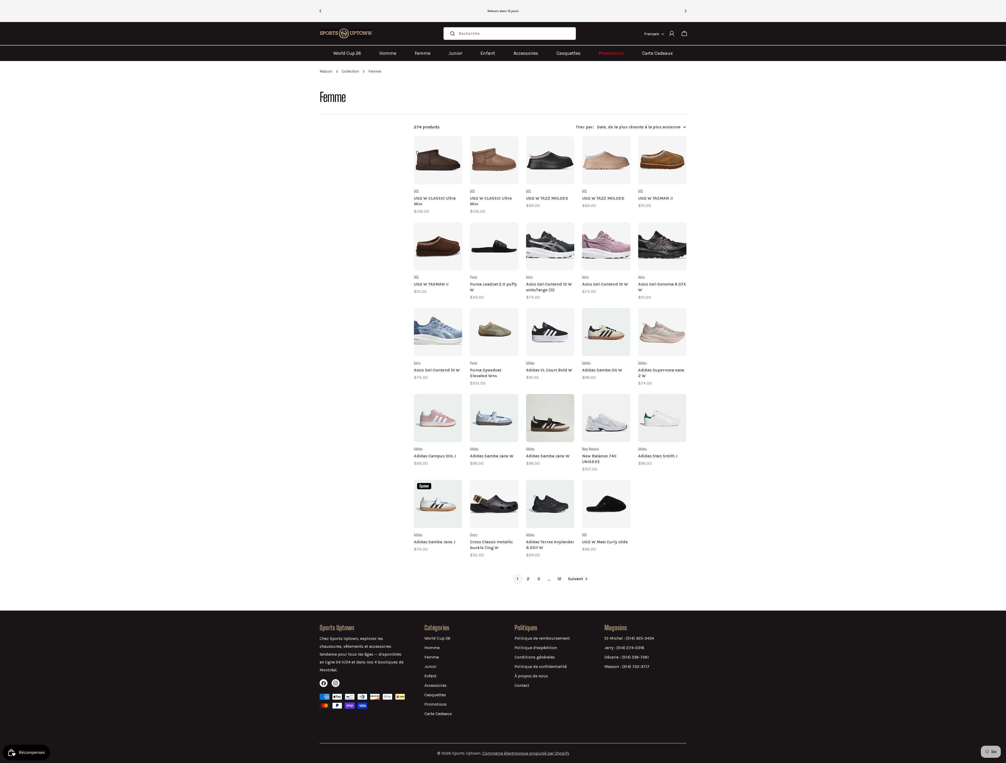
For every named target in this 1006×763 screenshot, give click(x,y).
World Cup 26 (347, 53)
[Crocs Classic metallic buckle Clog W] (494, 504)
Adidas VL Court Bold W (549, 369)
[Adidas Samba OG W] (606, 332)
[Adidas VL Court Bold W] (550, 332)
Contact (522, 685)
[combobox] (510, 33)
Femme (422, 53)
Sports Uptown (466, 753)
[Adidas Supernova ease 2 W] (662, 332)
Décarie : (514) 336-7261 (626, 657)
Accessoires (525, 53)
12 (559, 578)
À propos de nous (531, 675)
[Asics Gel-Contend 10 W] (606, 246)
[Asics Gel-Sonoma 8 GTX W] (662, 246)
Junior (455, 53)
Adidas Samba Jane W (491, 455)
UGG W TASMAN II (655, 198)
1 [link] (517, 578)
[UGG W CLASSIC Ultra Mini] (438, 160)
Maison (326, 71)
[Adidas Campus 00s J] (438, 418)
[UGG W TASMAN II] (662, 160)
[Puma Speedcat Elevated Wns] (494, 332)
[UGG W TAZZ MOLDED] (550, 160)
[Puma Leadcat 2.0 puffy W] (494, 246)
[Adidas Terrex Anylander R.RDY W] (550, 504)
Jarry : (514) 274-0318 (624, 647)
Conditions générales (535, 657)
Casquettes (568, 53)
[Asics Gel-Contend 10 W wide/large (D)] (550, 246)
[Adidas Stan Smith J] (662, 418)
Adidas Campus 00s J (435, 455)
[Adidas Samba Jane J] (438, 504)
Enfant (487, 53)
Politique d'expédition (536, 647)
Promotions (611, 53)
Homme (387, 53)
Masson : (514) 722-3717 (626, 666)
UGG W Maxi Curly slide (605, 541)
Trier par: (585, 126)
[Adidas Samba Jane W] (494, 418)
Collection (350, 71)
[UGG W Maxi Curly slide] (606, 504)
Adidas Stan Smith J (657, 455)
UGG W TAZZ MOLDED (547, 198)
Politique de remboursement (542, 638)
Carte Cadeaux (657, 53)
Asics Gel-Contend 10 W (605, 284)
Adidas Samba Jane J (434, 541)
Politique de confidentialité (541, 666)
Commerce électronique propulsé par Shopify (525, 753)
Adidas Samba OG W (602, 369)
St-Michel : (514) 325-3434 (629, 638)
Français (651, 34)
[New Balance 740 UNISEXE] (606, 418)
